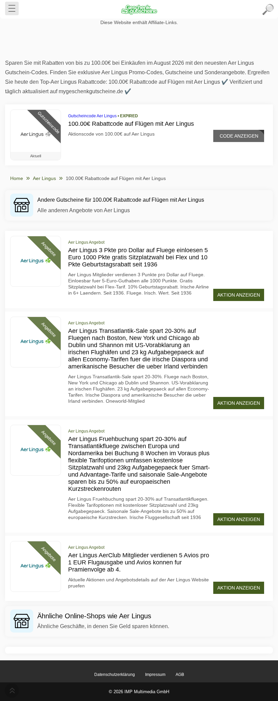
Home (16, 178)
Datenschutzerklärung (114, 674)
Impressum (155, 674)
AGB (180, 674)
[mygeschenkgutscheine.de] (139, 9)
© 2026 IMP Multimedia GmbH (139, 691)
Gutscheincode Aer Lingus (92, 116)
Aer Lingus (44, 178)
